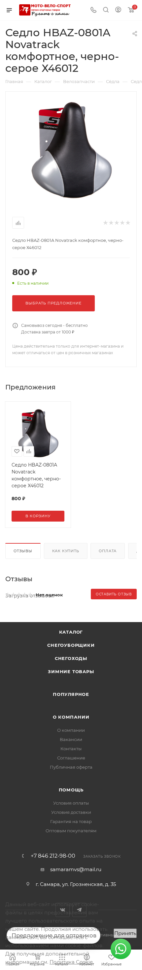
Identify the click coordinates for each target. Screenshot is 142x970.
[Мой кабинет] (118, 10)
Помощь (71, 789)
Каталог (71, 632)
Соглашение (71, 757)
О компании (71, 717)
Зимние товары (71, 671)
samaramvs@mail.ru (75, 869)
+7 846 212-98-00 (53, 856)
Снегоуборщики (70, 645)
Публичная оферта (71, 767)
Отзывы (23, 551)
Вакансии (71, 739)
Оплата (108, 551)
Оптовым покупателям (71, 830)
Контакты (71, 748)
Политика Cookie (71, 962)
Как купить (65, 551)
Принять (125, 933)
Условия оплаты (71, 803)
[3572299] (71, 150)
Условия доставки (71, 812)
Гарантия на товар (71, 821)
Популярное (71, 694)
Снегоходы (71, 658)
